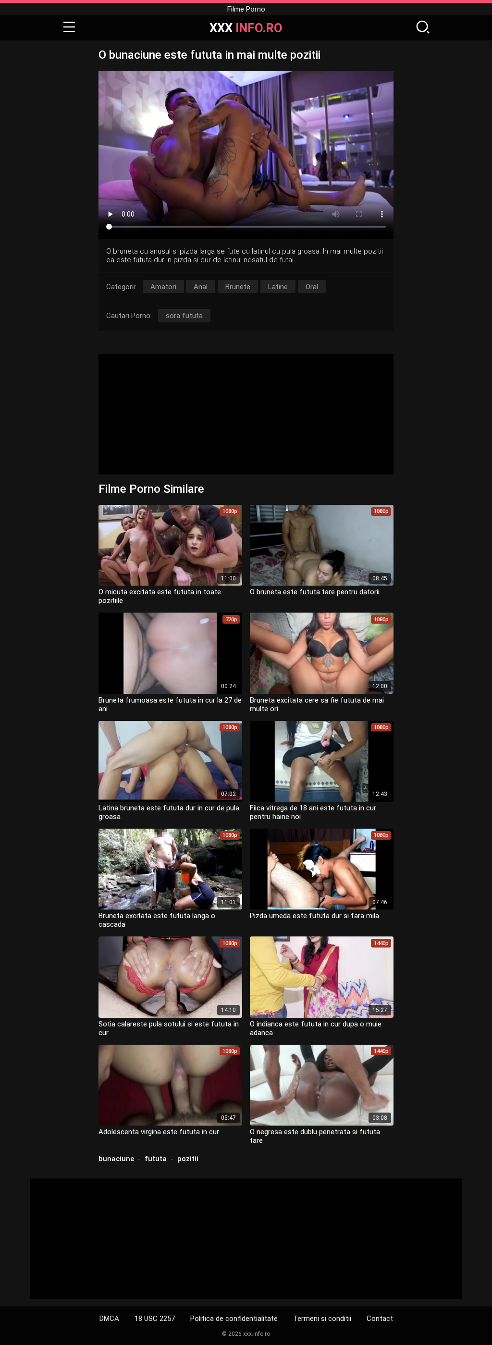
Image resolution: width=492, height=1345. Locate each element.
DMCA (109, 1318)
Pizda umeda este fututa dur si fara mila (314, 915)
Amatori (163, 286)
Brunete (237, 286)
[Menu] (69, 28)
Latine (278, 286)
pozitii (187, 1158)
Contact (380, 1318)
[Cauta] (422, 28)
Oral (312, 286)
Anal (201, 286)
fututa (156, 1158)
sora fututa (184, 315)
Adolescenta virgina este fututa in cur (158, 1131)
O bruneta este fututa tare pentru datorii (315, 592)
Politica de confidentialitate (234, 1318)
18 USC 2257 (155, 1318)
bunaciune (116, 1158)
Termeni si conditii (322, 1318)
